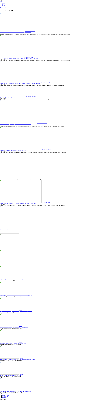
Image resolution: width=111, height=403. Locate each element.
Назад (1, 232)
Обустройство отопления (7, 4)
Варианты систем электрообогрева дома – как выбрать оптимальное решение (15, 124)
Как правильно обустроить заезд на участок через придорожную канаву (14, 327)
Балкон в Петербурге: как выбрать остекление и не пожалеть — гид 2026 (14, 262)
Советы (3, 3)
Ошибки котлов (5, 5)
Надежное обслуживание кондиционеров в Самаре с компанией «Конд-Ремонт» (16, 311)
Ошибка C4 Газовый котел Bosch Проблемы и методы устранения (13, 150)
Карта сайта (4, 397)
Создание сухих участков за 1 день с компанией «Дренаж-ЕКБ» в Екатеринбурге (16, 295)
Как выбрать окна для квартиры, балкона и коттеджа (10, 375)
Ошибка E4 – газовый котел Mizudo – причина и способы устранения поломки (15, 32)
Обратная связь (5, 396)
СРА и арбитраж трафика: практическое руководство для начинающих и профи (15, 391)
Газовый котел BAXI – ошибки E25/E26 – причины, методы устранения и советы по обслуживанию (20, 58)
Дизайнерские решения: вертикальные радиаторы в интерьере (12, 246)
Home (1, 7)
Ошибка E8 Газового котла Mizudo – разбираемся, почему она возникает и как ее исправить (18, 203)
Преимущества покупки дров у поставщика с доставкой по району (13, 343)
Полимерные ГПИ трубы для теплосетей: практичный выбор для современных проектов (17, 359)
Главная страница (5, 395)
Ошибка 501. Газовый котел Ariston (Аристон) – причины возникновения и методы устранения (19, 97)
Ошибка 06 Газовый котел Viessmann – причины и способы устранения (14, 229)
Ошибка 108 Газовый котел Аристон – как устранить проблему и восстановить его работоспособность (20, 83)
